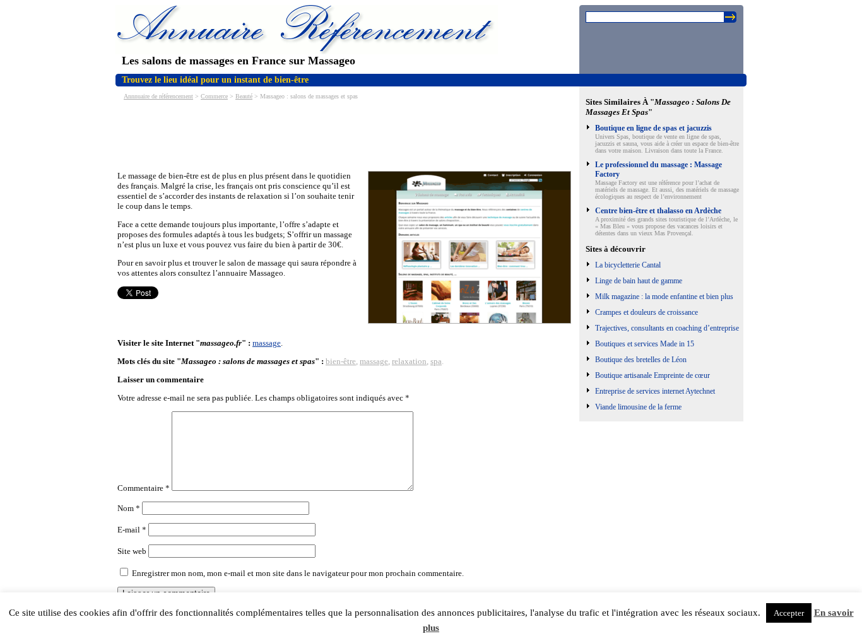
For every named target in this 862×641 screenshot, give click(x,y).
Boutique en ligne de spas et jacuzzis (653, 128)
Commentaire (143, 488)
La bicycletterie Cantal (628, 265)
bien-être (341, 361)
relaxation (409, 361)
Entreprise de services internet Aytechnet (655, 391)
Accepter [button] (789, 613)
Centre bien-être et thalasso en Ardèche (658, 210)
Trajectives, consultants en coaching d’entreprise (667, 328)
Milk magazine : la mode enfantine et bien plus (664, 296)
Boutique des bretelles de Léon (641, 359)
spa (436, 361)
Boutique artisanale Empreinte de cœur (652, 375)
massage (266, 343)
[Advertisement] (347, 134)
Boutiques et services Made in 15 (644, 343)
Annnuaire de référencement (158, 96)
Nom (128, 508)
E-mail (131, 529)
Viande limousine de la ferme (638, 407)
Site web (131, 551)
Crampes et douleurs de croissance (646, 312)
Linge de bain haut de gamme (638, 280)
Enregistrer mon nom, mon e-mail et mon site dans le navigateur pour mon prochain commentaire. (298, 573)
